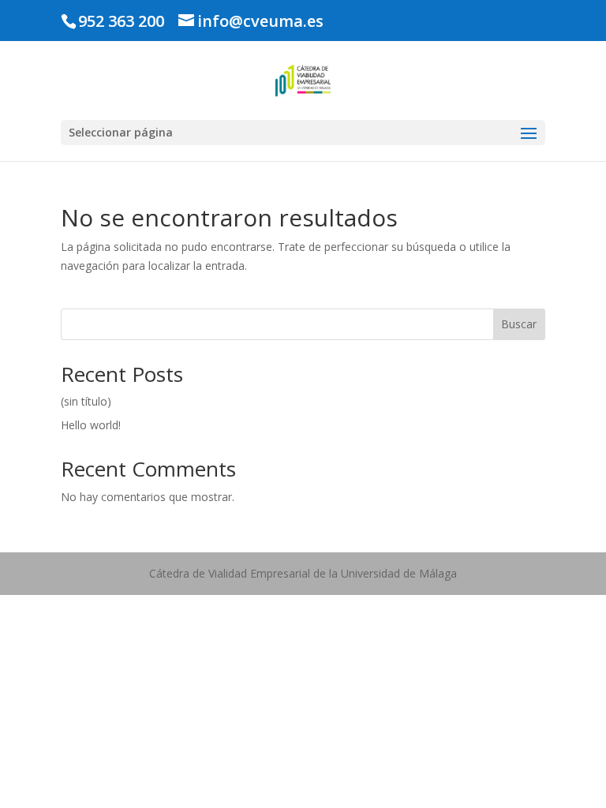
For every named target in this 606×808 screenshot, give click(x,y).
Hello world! (91, 424)
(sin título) (86, 401)
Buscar (519, 323)
